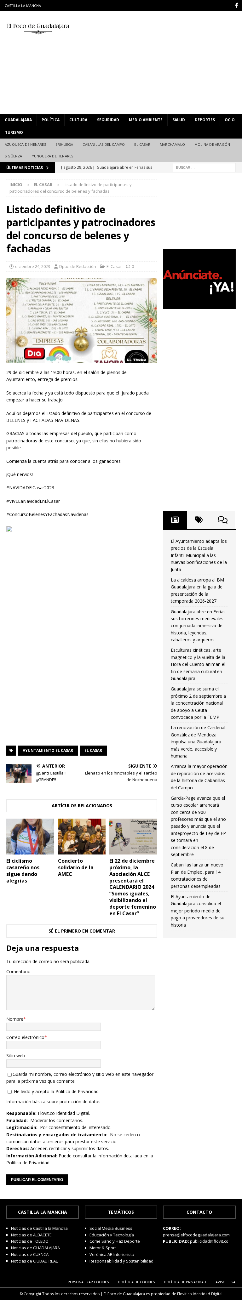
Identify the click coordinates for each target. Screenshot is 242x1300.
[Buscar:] (204, 167)
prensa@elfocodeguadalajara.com (196, 1235)
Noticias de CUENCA (30, 1254)
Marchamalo (172, 144)
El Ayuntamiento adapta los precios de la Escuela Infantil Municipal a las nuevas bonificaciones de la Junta (199, 555)
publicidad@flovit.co (209, 1241)
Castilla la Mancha (23, 5)
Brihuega (64, 144)
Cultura (78, 119)
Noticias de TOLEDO (30, 1241)
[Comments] (223, 520)
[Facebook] (236, 5)
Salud (178, 119)
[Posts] (175, 520)
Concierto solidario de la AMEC (76, 867)
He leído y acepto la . (56, 1091)
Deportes (205, 119)
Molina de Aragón (212, 144)
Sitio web (15, 1056)
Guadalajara (18, 119)
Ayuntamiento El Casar (48, 750)
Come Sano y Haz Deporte (114, 1241)
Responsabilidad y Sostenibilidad (121, 1261)
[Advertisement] (165, 61)
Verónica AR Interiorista (111, 1254)
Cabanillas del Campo (104, 144)
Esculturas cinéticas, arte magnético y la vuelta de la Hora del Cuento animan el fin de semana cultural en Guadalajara (198, 664)
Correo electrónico (25, 1037)
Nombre (14, 1019)
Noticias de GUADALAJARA (35, 1248)
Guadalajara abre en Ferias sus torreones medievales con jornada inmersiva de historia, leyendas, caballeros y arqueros (198, 626)
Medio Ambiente (146, 119)
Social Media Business (110, 1228)
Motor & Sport (102, 1248)
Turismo (14, 132)
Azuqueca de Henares (25, 144)
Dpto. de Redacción (77, 266)
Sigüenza (13, 156)
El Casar (142, 144)
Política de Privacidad (77, 1091)
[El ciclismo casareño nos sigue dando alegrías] (30, 836)
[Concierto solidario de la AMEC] (82, 836)
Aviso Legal (226, 1282)
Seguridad (108, 119)
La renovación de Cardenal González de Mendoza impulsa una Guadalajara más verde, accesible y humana (198, 741)
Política (51, 119)
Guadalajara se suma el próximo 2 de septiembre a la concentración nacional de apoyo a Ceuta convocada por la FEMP (198, 703)
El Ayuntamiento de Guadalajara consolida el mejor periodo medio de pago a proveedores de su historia (197, 911)
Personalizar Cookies (88, 1282)
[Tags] (199, 520)
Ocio (230, 119)
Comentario (18, 971)
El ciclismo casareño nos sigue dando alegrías (22, 870)
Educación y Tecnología (111, 1235)
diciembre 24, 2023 (32, 266)
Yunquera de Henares (52, 156)
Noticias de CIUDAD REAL (34, 1261)
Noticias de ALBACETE (31, 1235)
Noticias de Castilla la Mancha (39, 1228)
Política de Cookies (136, 1282)
